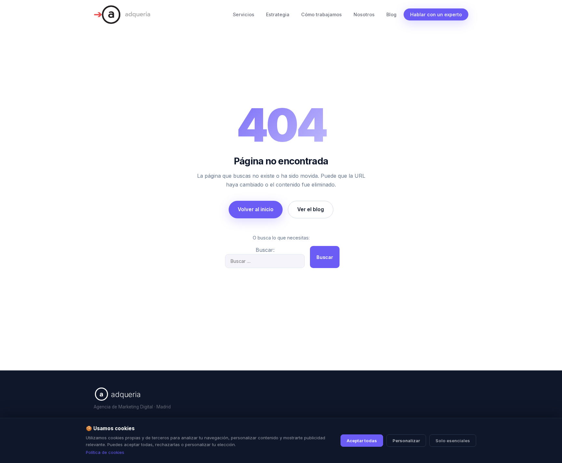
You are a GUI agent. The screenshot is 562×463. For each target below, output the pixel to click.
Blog (391, 14)
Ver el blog (310, 209)
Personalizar (406, 440)
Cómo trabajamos (321, 14)
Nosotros (364, 14)
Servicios (243, 14)
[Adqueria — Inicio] (122, 14)
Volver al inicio (256, 209)
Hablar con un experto (436, 14)
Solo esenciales (452, 440)
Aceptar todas (362, 440)
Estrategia (277, 14)
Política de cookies (105, 452)
